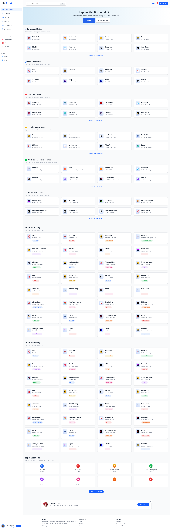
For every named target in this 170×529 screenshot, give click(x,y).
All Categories (83, 524)
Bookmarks (8, 29)
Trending (90, 20)
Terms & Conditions (122, 524)
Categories (8, 25)
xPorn (6, 43)
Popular (7, 21)
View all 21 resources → (96, 120)
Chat (18, 526)
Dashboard (9, 10)
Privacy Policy (120, 526)
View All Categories (96, 491)
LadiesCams (8, 39)
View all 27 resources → (96, 186)
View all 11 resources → (96, 55)
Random (7, 14)
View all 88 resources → (96, 88)
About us (81, 526)
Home (81, 522)
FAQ (5, 60)
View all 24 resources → (96, 153)
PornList (7, 46)
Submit (164, 3)
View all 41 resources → (96, 219)
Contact (6, 56)
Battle (7, 17)
